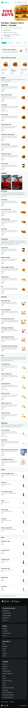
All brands (5, 628)
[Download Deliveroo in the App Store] (5, 601)
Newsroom (5, 666)
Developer (5, 653)
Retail (4, 651)
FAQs (4, 676)
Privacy (4, 683)
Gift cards (5, 620)
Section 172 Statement (8, 692)
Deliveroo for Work (7, 613)
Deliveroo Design (6, 671)
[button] (14, 28)
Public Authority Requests (8, 694)
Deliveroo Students (7, 615)
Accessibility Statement (8, 697)
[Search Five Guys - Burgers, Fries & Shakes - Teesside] (15, 2)
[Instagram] (7, 705)
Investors (5, 668)
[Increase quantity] (8, 67)
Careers (4, 655)
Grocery (4, 648)
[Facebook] (2, 705)
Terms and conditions (7, 680)
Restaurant (5, 646)
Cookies (4, 685)
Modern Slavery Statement (8, 687)
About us (5, 664)
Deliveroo (5, 2)
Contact (4, 678)
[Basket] (18, 2)
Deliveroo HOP (6, 617)
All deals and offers (7, 633)
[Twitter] (4, 705)
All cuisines (5, 630)
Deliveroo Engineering (7, 673)
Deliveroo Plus (6, 610)
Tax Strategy (5, 690)
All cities (4, 635)
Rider (4, 644)
